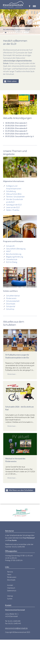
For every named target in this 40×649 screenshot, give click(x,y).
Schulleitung (11, 191)
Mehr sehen (12, 81)
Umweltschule (11, 259)
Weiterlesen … (12, 374)
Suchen (9, 599)
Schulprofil (10, 246)
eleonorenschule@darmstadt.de (16, 628)
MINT (8, 251)
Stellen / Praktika (12, 210)
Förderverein (11, 298)
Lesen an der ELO (13, 207)
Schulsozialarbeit (12, 301)
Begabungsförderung (14, 257)
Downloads (10, 304)
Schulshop (10, 309)
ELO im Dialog (11, 262)
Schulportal (10, 306)
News (9, 574)
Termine (10, 572)
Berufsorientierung (13, 254)
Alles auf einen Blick (14, 194)
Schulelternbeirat (13, 295)
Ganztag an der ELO (14, 204)
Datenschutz (11, 591)
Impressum (11, 588)
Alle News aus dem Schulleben (21, 490)
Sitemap (10, 596)
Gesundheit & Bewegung (15, 248)
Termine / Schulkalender (15, 196)
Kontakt (10, 585)
